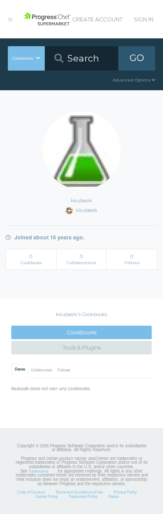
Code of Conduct (31, 491)
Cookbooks (81, 332)
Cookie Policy (46, 496)
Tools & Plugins (82, 347)
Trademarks (38, 470)
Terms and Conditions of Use (79, 491)
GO (137, 57)
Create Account (97, 19)
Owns (20, 369)
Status (113, 496)
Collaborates (41, 369)
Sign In (143, 19)
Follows (63, 369)
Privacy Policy (125, 491)
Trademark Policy (83, 496)
